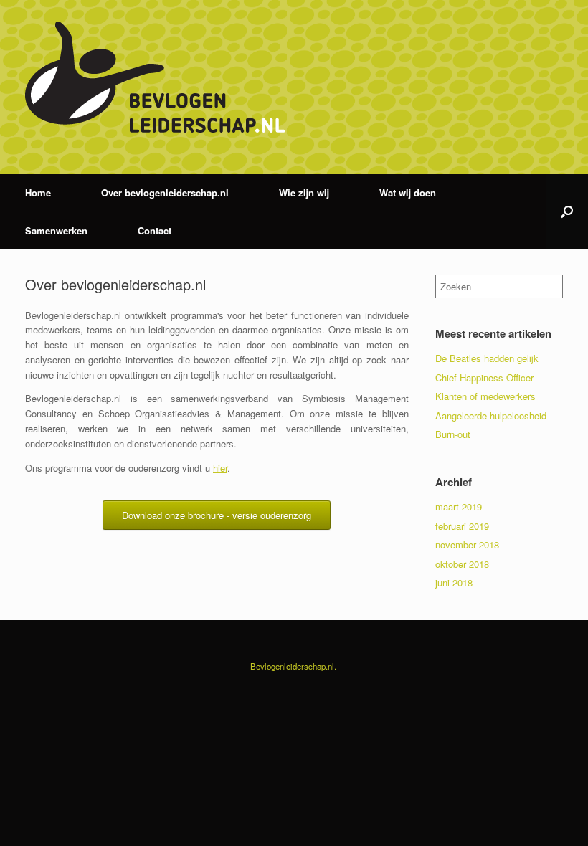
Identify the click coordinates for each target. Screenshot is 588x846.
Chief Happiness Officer (484, 377)
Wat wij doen (407, 192)
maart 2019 (458, 506)
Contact (154, 230)
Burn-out (452, 434)
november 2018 (467, 544)
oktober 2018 (462, 564)
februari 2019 (462, 526)
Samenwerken (56, 230)
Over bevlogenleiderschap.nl (165, 192)
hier (220, 468)
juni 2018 (454, 582)
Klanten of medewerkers (485, 396)
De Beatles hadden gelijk (487, 358)
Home (38, 192)
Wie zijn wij (304, 192)
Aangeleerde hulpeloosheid (490, 415)
